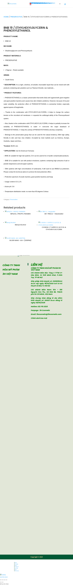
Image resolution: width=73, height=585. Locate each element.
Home (6, 17)
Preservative (16, 17)
